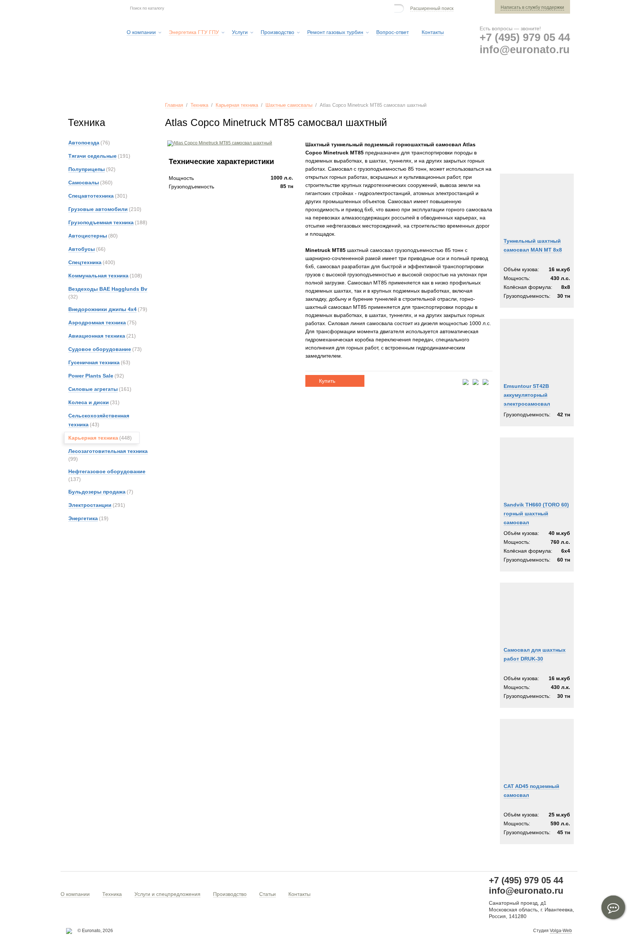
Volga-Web (561, 930)
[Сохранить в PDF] (466, 382)
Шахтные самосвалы (288, 105)
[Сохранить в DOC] (475, 382)
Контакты (299, 894)
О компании (75, 894)
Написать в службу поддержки (532, 7)
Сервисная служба (387, 81)
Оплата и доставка (460, 81)
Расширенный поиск (431, 8)
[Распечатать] (485, 382)
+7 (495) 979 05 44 (525, 37)
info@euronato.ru (525, 49)
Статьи (267, 894)
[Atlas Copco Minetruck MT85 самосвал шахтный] (218, 143)
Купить (327, 381)
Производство (230, 894)
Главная (174, 105)
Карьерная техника (237, 105)
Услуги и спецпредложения (167, 894)
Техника (199, 105)
